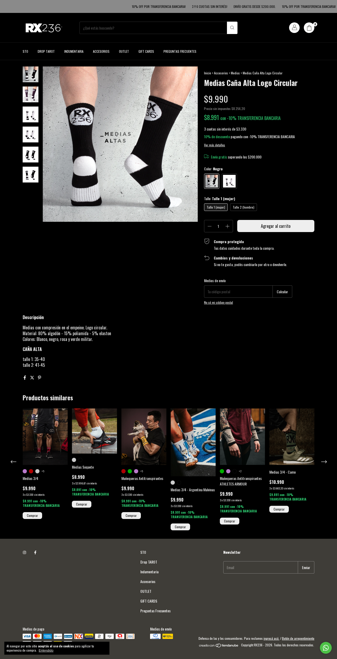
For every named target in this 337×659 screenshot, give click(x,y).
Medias (235, 73)
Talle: (219, 198)
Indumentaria (73, 51)
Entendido (46, 650)
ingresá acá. (271, 638)
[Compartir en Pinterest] (39, 377)
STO (25, 51)
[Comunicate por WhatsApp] (326, 648)
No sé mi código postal (218, 302)
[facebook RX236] (35, 552)
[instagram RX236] (24, 552)
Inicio (207, 73)
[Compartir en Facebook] (25, 377)
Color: (213, 168)
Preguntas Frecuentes (179, 51)
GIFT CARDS (146, 51)
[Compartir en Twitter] (32, 377)
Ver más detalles (214, 145)
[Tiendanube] (219, 646)
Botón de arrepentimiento (298, 638)
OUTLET (124, 51)
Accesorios (101, 51)
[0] (309, 27)
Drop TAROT (46, 51)
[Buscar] (232, 28)
